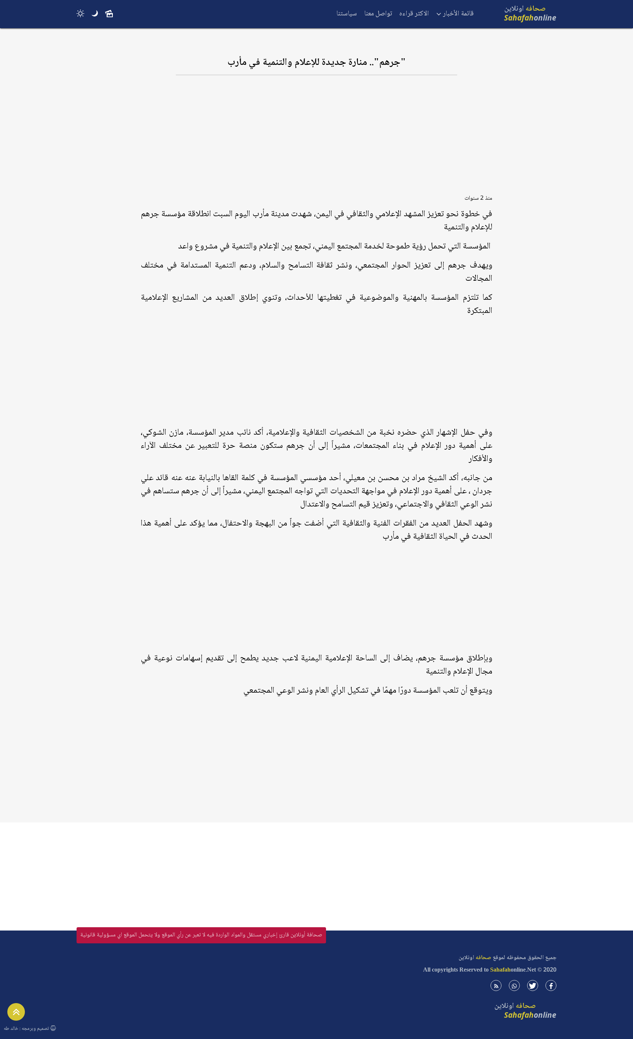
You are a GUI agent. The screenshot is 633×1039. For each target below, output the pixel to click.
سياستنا (346, 14)
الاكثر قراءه (414, 14)
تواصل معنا (378, 14)
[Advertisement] (316, 138)
